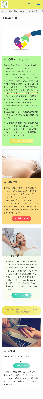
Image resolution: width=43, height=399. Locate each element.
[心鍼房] (4, 4)
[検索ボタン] (29, 4)
